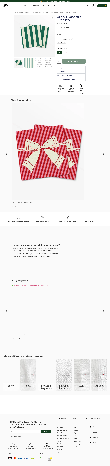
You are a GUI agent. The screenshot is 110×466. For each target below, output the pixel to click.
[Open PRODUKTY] (29, 6)
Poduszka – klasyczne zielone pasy (21, 335)
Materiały (76, 430)
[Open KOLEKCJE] (40, 6)
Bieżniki (59, 443)
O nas (75, 427)
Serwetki (59, 449)
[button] (52, 18)
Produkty (26, 12)
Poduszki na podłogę (63, 438)
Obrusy (59, 441)
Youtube (95, 437)
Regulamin (76, 438)
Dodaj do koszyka (73, 61)
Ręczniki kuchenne (62, 452)
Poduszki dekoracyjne (63, 430)
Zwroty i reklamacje (79, 446)
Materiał (59, 34)
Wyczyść (65, 52)
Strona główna (19, 12)
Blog (75, 433)
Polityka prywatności (79, 444)
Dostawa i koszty (78, 441)
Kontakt (76, 436)
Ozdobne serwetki (53, 12)
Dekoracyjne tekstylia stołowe (38, 12)
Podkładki (60, 446)
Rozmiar (62, 48)
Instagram (95, 432)
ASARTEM (66, 28)
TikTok (95, 443)
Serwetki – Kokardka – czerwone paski (22, 202)
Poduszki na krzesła (62, 433)
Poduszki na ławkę (62, 435)
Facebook (95, 427)
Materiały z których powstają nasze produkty (23, 355)
